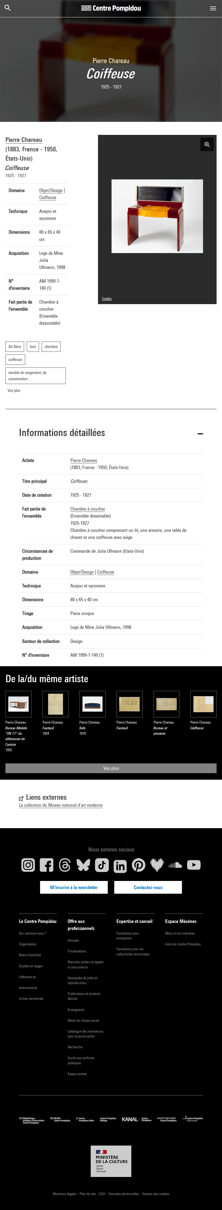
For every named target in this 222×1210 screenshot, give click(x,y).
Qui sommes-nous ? (32, 933)
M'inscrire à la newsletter (74, 887)
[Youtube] (194, 866)
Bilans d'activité (30, 955)
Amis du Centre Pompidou (183, 944)
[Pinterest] (138, 866)
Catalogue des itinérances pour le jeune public (85, 1033)
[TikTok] (102, 866)
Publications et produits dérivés (84, 996)
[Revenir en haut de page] (209, 1197)
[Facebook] (46, 866)
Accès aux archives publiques (81, 1060)
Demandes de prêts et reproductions (82, 980)
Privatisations (77, 951)
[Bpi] (34, 1123)
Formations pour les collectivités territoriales (132, 951)
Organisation (28, 944)
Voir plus (111, 768)
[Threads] (65, 866)
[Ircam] (63, 1123)
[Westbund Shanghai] (169, 1123)
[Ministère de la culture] (111, 1161)
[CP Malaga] (111, 1123)
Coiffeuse (47, 197)
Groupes (73, 940)
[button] (111, 433)
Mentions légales (65, 1194)
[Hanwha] (192, 1123)
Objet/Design (51, 190)
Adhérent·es (27, 977)
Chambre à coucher (87, 509)
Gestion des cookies (155, 1194)
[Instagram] (28, 866)
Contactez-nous (148, 887)
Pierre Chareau (23, 139)
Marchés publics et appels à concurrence (85, 964)
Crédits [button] (107, 299)
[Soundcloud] (175, 866)
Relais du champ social (83, 1020)
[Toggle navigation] (213, 8)
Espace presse (77, 1074)
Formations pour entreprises (127, 935)
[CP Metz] (88, 1123)
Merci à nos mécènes (180, 933)
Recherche (75, 1047)
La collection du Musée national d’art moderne (61, 805)
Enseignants (76, 1009)
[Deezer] (157, 866)
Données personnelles (124, 1194)
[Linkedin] (120, 866)
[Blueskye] (83, 866)
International (28, 987)
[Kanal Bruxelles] (139, 1123)
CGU (102, 1194)
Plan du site (88, 1194)
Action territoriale (31, 998)
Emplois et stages (31, 966)
